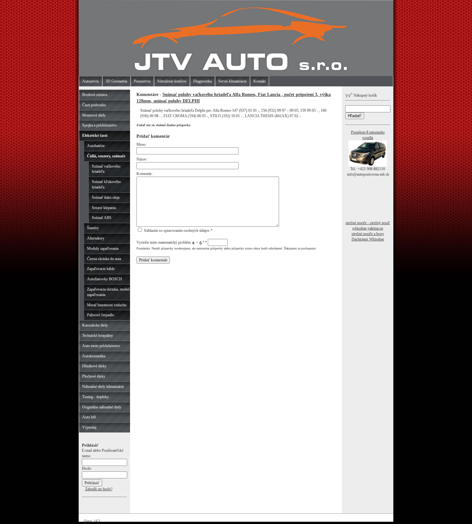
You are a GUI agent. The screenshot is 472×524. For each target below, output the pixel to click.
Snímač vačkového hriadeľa (106, 169)
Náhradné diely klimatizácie (103, 386)
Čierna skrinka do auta (104, 259)
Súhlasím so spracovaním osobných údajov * (178, 230)
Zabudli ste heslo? (98, 489)
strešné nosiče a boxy (368, 233)
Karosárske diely (95, 325)
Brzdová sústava (94, 94)
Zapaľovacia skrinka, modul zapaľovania (108, 292)
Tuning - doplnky (95, 397)
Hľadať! (355, 115)
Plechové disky (93, 376)
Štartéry (93, 228)
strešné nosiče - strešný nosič (367, 223)
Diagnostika (202, 81)
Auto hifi (89, 417)
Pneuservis (142, 81)
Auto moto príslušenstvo (101, 346)
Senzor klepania (104, 207)
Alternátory (95, 238)
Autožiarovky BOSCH (104, 279)
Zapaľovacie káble (101, 268)
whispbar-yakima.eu (367, 228)
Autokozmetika (93, 356)
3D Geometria (116, 81)
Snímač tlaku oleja (105, 197)
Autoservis (90, 81)
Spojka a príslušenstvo (99, 125)
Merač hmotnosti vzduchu (107, 305)
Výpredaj (89, 427)
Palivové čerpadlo (100, 315)
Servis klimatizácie (232, 81)
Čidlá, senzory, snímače (106, 156)
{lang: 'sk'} (92, 521)
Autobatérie (96, 146)
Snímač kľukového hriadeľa (106, 184)
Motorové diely (94, 115)
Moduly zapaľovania (102, 248)
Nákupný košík (365, 95)
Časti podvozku (94, 105)
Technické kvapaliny (97, 335)
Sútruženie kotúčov (172, 81)
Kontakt (259, 81)
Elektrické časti (94, 135)
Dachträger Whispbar (368, 239)
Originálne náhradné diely (101, 407)
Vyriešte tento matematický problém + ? (171, 242)
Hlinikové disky (94, 366)
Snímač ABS (101, 217)
